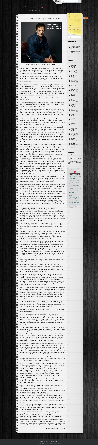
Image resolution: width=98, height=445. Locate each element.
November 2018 (74, 89)
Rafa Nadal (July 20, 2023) (75, 54)
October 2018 (74, 90)
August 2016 (73, 114)
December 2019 (74, 81)
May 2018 (73, 96)
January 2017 (73, 109)
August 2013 (73, 135)
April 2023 (73, 67)
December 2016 (74, 110)
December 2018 (74, 88)
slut (70, 27)
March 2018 (73, 99)
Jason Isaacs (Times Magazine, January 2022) (42, 18)
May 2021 (73, 71)
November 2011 (74, 140)
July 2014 (73, 130)
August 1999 (73, 147)
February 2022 (74, 70)
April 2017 (73, 106)
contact (71, 23)
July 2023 (73, 66)
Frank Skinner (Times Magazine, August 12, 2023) (75, 51)
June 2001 (73, 145)
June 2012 (73, 138)
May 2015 (73, 124)
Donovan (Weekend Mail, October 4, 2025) (75, 44)
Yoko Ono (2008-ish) (75, 46)
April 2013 (73, 137)
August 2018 (73, 93)
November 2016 (74, 111)
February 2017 (74, 108)
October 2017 (74, 103)
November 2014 (74, 127)
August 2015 (73, 123)
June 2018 (73, 95)
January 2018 (73, 100)
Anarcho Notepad (48, 443)
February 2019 (74, 86)
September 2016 (74, 113)
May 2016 (73, 118)
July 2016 (73, 115)
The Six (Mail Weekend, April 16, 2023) (74, 195)
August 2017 (73, 104)
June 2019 (73, 84)
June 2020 (73, 77)
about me (71, 21)
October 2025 (74, 62)
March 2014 (73, 132)
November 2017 (74, 101)
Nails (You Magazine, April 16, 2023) (74, 191)
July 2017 (73, 105)
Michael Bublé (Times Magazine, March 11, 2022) (74, 198)
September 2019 (74, 83)
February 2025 (74, 64)
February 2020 (74, 79)
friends (71, 25)
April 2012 (73, 139)
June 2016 (73, 117)
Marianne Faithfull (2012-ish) (75, 48)
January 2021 (73, 74)
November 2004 (74, 144)
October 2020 (74, 75)
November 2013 (74, 133)
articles (53, 428)
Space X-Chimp (57, 443)
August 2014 (73, 129)
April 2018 (73, 98)
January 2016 (73, 120)
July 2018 (73, 94)
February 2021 (74, 72)
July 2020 (73, 76)
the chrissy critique (73, 29)
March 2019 (73, 85)
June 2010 (73, 143)
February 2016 (74, 119)
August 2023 (73, 65)
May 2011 (73, 142)
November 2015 (74, 122)
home (70, 18)
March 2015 (73, 125)
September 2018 (74, 91)
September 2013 (74, 134)
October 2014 (74, 128)
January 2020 (74, 80)
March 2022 (73, 69)
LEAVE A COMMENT (61, 428)
